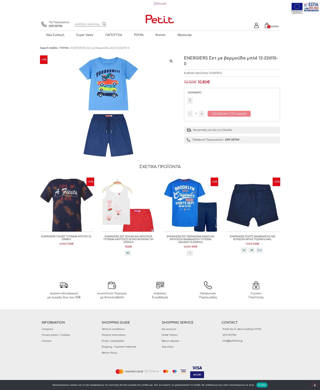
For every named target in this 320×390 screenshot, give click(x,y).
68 (251, 250)
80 (127, 253)
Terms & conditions (113, 329)
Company (47, 329)
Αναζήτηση (104, 24)
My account (169, 329)
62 (244, 250)
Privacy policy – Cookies (56, 335)
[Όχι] (315, 384)
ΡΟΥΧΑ (139, 35)
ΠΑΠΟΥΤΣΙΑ (113, 35)
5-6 (260, 250)
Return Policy (109, 353)
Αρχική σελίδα (49, 48)
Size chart (168, 347)
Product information (114, 335)
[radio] (190, 100)
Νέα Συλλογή (55, 35)
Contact (47, 341)
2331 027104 (55, 26)
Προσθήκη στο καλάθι (229, 113)
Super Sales (84, 35)
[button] (171, 61)
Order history (170, 335)
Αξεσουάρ (184, 35)
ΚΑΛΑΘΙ (275, 26)
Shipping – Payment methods (119, 347)
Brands (160, 35)
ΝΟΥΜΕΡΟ (195, 92)
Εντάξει (262, 384)
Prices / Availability (113, 341)
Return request (170, 341)
